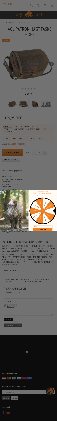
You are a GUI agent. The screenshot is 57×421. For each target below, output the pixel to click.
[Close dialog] (1, 191)
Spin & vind (43, 229)
